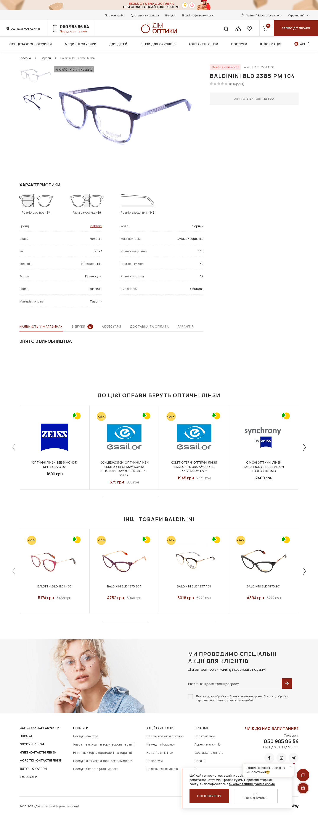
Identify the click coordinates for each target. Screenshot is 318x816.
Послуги (239, 44)
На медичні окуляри (160, 744)
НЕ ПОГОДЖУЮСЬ (256, 796)
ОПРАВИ (25, 736)
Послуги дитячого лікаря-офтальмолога (103, 761)
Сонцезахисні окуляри (30, 44)
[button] (303, 775)
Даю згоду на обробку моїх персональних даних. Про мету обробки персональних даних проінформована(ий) (242, 698)
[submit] (287, 683)
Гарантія (186, 326)
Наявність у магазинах (41, 326)
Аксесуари (111, 326)
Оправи (45, 58)
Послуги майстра (85, 736)
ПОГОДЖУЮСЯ (209, 796)
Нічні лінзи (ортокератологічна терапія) (102, 752)
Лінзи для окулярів (158, 44)
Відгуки (170, 15)
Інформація (270, 44)
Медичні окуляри (80, 44)
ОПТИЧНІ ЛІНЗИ (31, 744)
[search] (226, 28)
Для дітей (118, 44)
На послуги (154, 761)
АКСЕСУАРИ (28, 777)
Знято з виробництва (254, 99)
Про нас (201, 728)
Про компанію (114, 15)
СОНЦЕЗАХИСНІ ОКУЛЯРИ (39, 728)
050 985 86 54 (74, 26)
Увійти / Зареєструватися (264, 15)
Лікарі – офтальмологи (197, 15)
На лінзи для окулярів (162, 769)
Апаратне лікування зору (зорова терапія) (104, 744)
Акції (304, 44)
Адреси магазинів (207, 744)
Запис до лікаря (296, 28)
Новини (199, 761)
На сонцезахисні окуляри (165, 736)
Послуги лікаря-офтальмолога (95, 769)
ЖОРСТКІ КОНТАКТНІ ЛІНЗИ (40, 760)
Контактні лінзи (203, 44)
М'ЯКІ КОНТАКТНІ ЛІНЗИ (37, 752)
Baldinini (96, 226)
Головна (25, 58)
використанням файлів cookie (252, 784)
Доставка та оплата (144, 15)
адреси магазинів (25, 28)
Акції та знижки (159, 728)
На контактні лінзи (159, 752)
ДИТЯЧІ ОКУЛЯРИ (33, 768)
